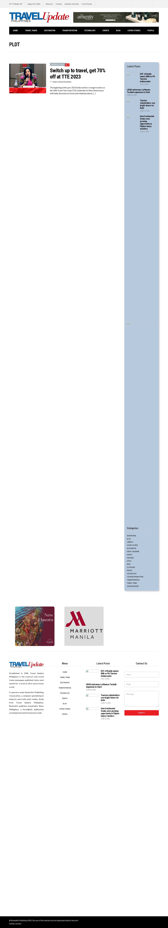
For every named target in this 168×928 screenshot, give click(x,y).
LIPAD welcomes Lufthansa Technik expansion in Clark (138, 90)
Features (130, 558)
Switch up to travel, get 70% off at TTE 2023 (77, 73)
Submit (141, 713)
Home (15, 30)
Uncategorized (133, 586)
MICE (128, 564)
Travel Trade (31, 30)
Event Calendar (133, 551)
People (151, 30)
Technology (89, 30)
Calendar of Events (71, 4)
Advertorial (131, 536)
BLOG (118, 30)
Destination (49, 30)
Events (106, 30)
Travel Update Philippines (61, 82)
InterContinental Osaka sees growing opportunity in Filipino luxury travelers (147, 122)
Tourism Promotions (135, 577)
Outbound (131, 567)
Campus (130, 542)
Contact (59, 4)
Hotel (129, 561)
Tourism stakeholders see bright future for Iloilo (147, 104)
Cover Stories (87, 4)
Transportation (69, 30)
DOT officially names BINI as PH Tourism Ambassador (110, 673)
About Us (49, 4)
